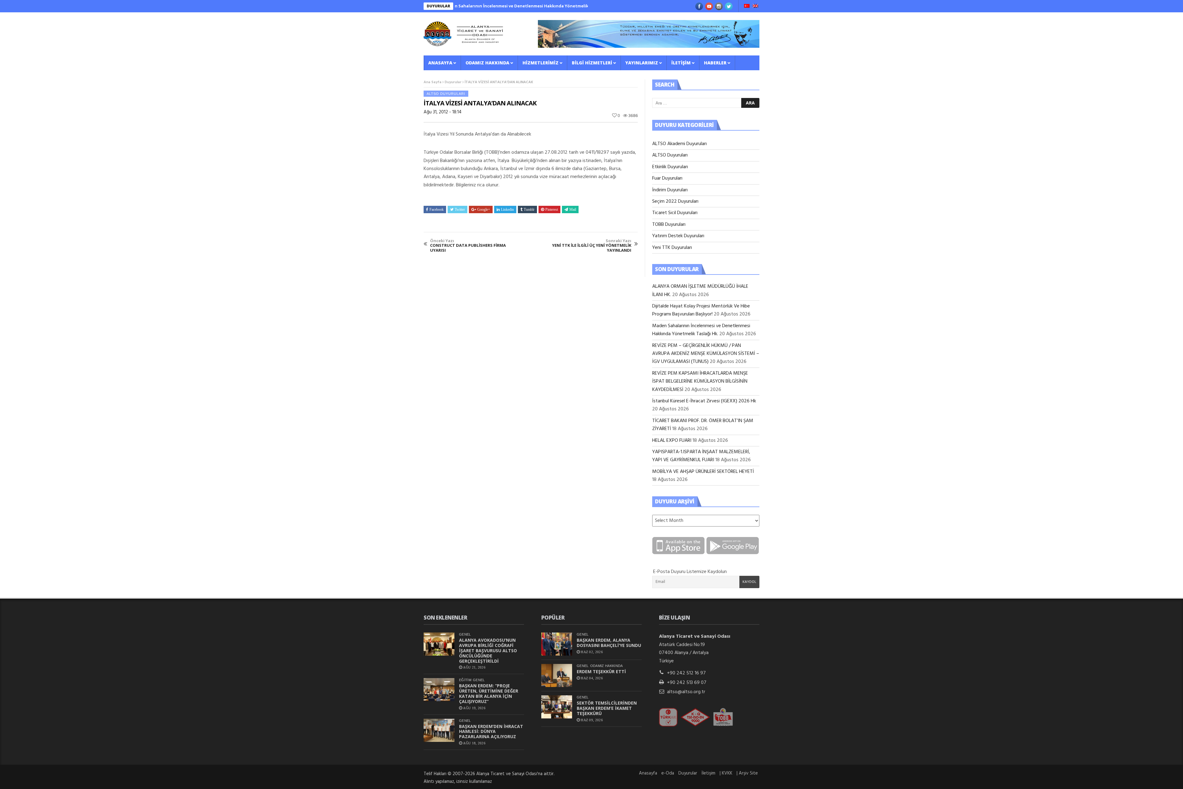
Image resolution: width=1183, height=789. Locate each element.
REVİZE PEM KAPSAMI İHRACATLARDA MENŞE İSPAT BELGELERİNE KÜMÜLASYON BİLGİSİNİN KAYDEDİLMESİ (700, 381)
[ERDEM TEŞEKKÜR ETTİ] (556, 675)
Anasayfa (440, 63)
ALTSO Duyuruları (446, 94)
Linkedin (507, 209)
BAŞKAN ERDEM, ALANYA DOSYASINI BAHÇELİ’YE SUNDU (609, 642)
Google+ (483, 209)
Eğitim (465, 680)
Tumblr (529, 209)
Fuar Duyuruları (667, 178)
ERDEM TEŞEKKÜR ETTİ (601, 671)
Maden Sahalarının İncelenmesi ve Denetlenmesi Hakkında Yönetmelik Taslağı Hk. (501, 6)
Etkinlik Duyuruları (670, 167)
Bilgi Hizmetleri (592, 63)
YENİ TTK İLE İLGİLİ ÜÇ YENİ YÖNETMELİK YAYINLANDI (591, 245)
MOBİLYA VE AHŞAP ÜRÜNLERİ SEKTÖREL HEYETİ (703, 472)
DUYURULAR (438, 6)
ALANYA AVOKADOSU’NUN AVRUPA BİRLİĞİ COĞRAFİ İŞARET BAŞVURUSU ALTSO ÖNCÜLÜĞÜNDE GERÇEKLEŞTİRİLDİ (488, 650)
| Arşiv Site (747, 773)
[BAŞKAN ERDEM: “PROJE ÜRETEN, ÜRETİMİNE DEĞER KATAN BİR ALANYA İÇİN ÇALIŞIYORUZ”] (439, 689)
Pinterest (551, 209)
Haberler (715, 63)
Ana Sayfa (432, 82)
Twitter (460, 209)
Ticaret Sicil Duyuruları (674, 213)
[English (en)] (755, 6)
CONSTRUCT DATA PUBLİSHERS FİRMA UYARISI (468, 245)
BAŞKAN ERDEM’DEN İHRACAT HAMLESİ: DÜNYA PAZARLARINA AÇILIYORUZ (491, 731)
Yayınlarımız (641, 63)
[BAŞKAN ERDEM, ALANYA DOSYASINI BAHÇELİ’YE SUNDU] (556, 644)
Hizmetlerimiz (540, 63)
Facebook (436, 209)
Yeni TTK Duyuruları (672, 248)
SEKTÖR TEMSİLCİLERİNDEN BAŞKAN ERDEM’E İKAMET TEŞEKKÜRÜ (607, 708)
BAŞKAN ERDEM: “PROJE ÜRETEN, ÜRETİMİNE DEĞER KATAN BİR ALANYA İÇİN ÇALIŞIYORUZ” (488, 693)
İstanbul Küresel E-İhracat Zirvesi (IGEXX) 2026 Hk (704, 401)
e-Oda (667, 773)
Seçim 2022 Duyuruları (675, 201)
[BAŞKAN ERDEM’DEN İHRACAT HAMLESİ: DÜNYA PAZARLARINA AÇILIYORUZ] (439, 730)
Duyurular (453, 82)
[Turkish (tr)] (747, 6)
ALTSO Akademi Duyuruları (679, 144)
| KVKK (726, 773)
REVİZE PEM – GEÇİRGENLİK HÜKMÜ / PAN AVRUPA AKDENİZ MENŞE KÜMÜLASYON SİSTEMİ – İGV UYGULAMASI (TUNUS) (705, 354)
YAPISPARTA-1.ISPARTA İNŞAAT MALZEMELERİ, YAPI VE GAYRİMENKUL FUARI (701, 456)
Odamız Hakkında (487, 63)
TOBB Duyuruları (668, 225)
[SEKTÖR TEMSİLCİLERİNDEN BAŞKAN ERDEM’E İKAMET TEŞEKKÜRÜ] (556, 706)
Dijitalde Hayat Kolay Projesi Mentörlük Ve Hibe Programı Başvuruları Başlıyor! (701, 310)
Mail (572, 209)
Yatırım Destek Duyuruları (678, 236)
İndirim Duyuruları (670, 190)
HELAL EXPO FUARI (671, 441)
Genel (465, 634)
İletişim (681, 63)
